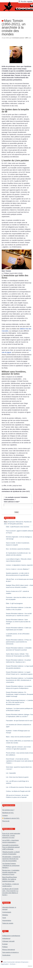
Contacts (5, 815)
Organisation (5, 964)
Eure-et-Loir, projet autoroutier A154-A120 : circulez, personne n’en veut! (11, 835)
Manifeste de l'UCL (8, 812)
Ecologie (5, 944)
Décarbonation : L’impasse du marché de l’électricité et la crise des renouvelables (11, 858)
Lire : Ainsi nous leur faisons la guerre (17, 777)
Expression (11, 521)
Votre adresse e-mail (12, 502)
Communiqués (6, 912)
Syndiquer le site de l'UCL (11, 818)
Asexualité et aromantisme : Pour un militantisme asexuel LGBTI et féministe (11, 847)
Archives (12, 964)
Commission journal (18, 38)
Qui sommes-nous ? (8, 810)
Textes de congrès (7, 923)
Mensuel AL (19, 521)
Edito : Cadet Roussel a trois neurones (17, 526)
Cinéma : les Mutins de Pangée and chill (18, 791)
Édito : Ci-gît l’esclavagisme (14, 603)
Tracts (4, 917)
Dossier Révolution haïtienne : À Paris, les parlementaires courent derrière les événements (18, 642)
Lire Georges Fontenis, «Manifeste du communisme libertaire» (10, 865)
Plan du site (5, 821)
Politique (5, 947)
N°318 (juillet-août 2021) (15, 524)
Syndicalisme (6, 955)
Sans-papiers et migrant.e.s (10, 952)
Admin (30, 966)
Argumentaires (6, 920)
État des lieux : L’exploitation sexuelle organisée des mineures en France (10, 872)
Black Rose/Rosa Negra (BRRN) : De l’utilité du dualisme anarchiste (9, 879)
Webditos (5, 915)
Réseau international (8, 949)
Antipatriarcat (6, 938)
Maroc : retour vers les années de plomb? (18, 736)
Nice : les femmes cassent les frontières (18, 549)
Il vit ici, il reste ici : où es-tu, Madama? (17, 569)
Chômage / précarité (8, 941)
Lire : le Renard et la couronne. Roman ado (19, 787)
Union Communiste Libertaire (12, 962)
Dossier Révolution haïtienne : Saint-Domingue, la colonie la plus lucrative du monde (18, 621)
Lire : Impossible (11, 773)
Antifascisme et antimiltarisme (11, 935)
